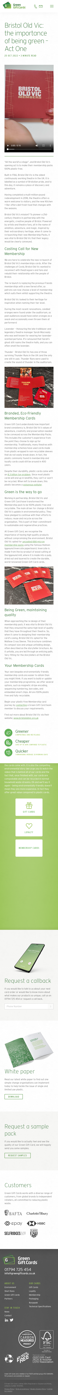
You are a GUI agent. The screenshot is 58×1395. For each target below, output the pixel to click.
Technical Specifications (40, 1306)
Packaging (33, 1299)
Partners (9, 1299)
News (7, 1312)
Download (13, 1096)
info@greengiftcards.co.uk (20, 1273)
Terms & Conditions (22, 1389)
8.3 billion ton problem (19, 474)
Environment (10, 1287)
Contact (8, 1315)
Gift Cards (33, 1287)
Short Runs (9, 1291)
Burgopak (33, 1303)
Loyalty (32, 1291)
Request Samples (17, 1155)
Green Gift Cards (12, 1295)
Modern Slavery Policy (38, 1389)
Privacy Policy (9, 1389)
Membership (34, 1295)
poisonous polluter (32, 484)
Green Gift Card (27, 1145)
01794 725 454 (18, 1269)
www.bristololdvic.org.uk (26, 718)
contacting (21, 705)
